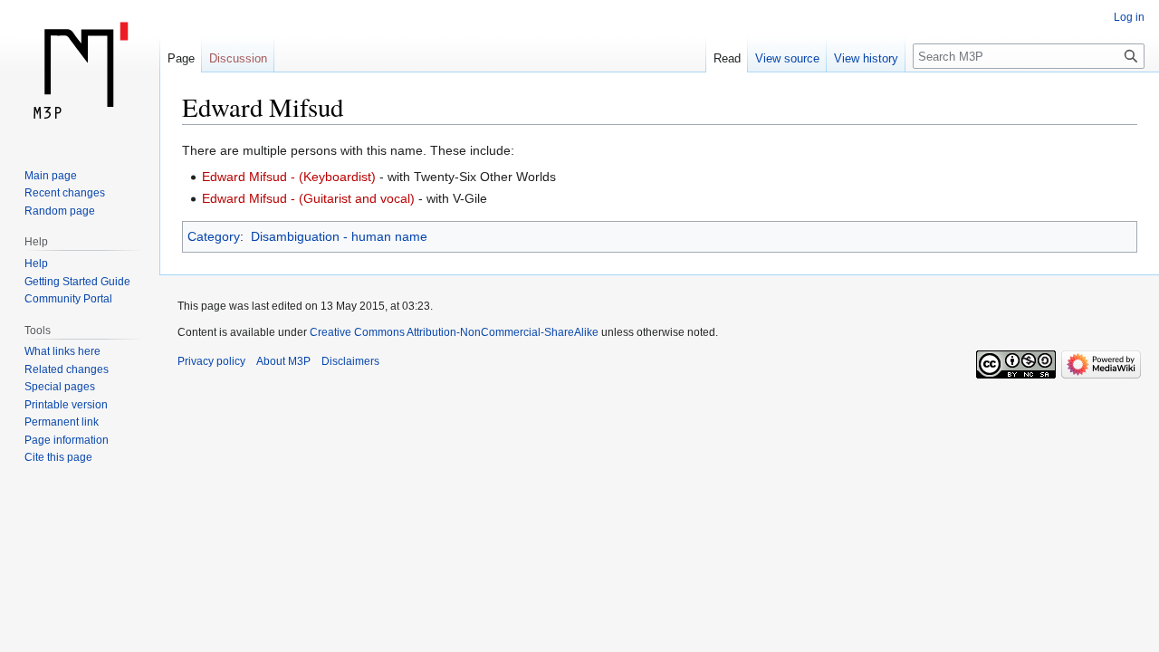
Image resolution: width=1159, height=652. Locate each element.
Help (36, 263)
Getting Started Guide (77, 281)
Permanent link (61, 422)
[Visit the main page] (79, 72)
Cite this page (58, 457)
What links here (62, 351)
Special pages (59, 386)
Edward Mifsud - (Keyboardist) (289, 176)
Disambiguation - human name (339, 236)
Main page (50, 175)
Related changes (66, 369)
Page (181, 58)
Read (727, 58)
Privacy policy (211, 361)
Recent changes (64, 193)
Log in (1129, 17)
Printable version (66, 404)
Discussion (238, 58)
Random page (59, 211)
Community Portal (68, 298)
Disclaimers (350, 361)
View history (866, 58)
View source (787, 58)
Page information (66, 440)
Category (213, 236)
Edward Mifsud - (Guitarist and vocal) (308, 198)
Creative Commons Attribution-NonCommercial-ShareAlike (454, 332)
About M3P (283, 361)
